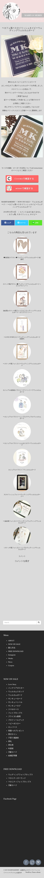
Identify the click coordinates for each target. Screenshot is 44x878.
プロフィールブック (16, 720)
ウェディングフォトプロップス (20, 775)
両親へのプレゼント (16, 731)
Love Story (12, 684)
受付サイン (12, 734)
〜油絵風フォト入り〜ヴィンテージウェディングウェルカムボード (22, 522)
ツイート (23, 223)
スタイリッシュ (23, 214)
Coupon (11, 665)
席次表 (10, 745)
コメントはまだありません (30, 212)
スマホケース (13, 709)
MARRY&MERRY (8, 202)
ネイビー (33, 214)
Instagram (11, 655)
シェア (9, 223)
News (10, 662)
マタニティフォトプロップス (19, 782)
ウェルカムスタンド (16, 691)
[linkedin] (38, 862)
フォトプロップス (15, 713)
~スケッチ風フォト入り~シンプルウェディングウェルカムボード (22, 548)
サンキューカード (15, 699)
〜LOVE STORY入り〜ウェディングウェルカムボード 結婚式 (22, 338)
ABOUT (11, 641)
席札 (10, 741)
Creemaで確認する (24, 179)
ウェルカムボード (15, 695)
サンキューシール (15, 702)
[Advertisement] (22, 833)
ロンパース (12, 727)
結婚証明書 (12, 756)
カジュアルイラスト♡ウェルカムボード (22, 470)
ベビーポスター (14, 723)
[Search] (38, 623)
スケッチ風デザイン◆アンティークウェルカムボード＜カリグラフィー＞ (22, 285)
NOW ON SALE (24, 202)
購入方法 (11, 648)
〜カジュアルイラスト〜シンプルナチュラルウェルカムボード (22, 417)
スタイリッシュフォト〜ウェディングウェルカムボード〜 (22, 495)
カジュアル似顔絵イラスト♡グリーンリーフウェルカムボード (22, 391)
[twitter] (32, 862)
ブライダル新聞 (14, 716)
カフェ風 (12, 214)
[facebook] (26, 862)
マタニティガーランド (17, 778)
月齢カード (12, 752)
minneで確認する (24, 188)
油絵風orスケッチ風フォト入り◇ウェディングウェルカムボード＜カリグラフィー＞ (22, 311)
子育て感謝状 (13, 738)
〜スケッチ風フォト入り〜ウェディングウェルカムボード (22, 364)
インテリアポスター (16, 688)
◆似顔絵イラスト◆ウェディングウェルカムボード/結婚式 (22, 258)
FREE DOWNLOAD (15, 651)
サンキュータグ (14, 706)
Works (10, 658)
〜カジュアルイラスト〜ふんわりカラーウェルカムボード (22, 444)
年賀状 (10, 748)
